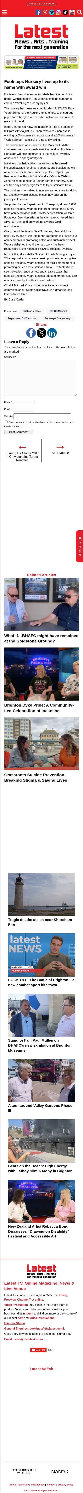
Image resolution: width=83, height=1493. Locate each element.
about (13, 1484)
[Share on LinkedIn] (52, 336)
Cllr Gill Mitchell (58, 311)
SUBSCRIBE (80, 546)
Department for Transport (22, 318)
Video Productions (41, 1317)
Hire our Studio (14, 1323)
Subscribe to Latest (41, 4)
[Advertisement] (41, 519)
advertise (23, 1484)
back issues (38, 1484)
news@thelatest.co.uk (28, 1339)
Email (8, 409)
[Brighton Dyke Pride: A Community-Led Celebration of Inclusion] (41, 674)
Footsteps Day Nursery (58, 318)
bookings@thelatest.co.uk (47, 1328)
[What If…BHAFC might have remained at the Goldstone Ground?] (41, 604)
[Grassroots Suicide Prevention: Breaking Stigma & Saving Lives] (41, 743)
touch (29, 1313)
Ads (20, 1317)
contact (51, 1484)
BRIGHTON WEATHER (41, 1471)
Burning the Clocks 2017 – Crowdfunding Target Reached (22, 457)
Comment (10, 357)
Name (8, 402)
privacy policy (65, 1484)
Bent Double (60, 453)
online (39, 1299)
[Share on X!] (41, 336)
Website (8, 416)
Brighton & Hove (32, 311)
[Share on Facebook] (31, 336)
